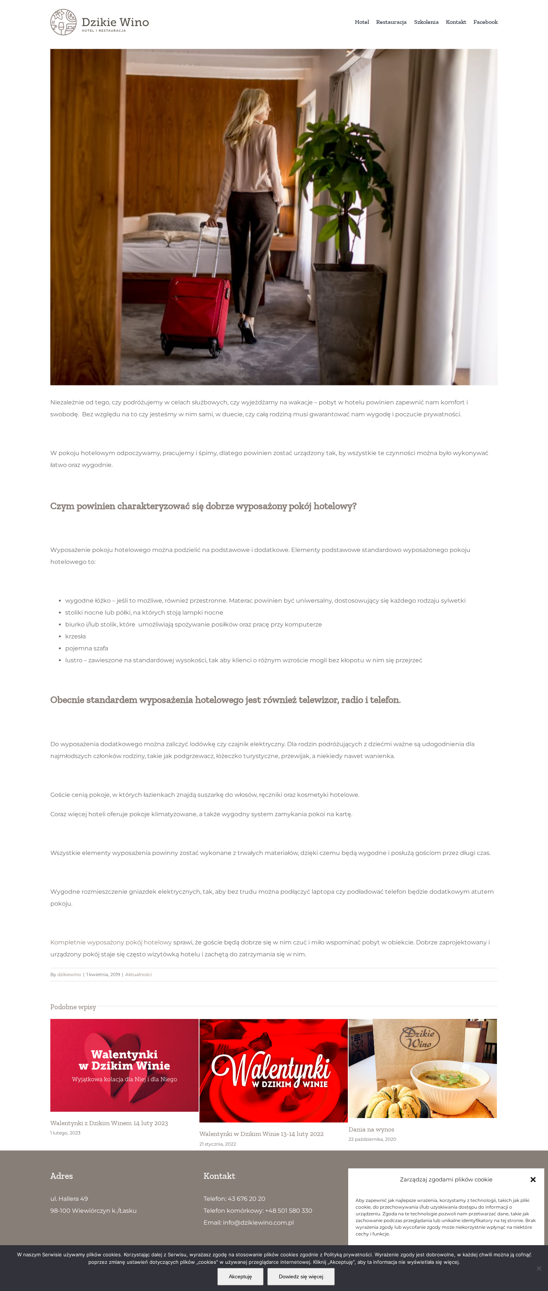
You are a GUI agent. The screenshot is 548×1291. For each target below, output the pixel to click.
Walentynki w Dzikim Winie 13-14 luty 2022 (112, 1134)
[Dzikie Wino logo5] (99, 11)
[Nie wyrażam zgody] (538, 1268)
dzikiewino (69, 974)
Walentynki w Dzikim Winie (388, 1123)
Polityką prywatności (348, 1254)
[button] (533, 1179)
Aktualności (138, 974)
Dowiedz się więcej (301, 1276)
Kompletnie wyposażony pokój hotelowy (111, 942)
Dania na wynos (222, 1129)
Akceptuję (240, 1276)
